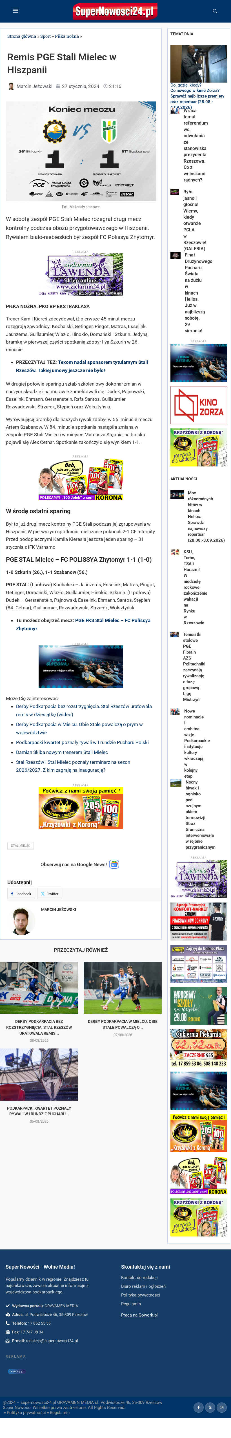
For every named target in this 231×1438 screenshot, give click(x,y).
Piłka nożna (67, 36)
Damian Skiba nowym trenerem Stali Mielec (62, 752)
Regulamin (60, 1412)
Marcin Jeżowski (58, 909)
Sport (45, 36)
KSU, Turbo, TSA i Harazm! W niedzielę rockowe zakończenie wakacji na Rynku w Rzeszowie (195, 587)
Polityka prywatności (26, 1412)
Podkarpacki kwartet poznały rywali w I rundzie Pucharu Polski (82, 742)
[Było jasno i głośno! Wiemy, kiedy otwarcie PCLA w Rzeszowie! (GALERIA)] (174, 191)
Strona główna (21, 36)
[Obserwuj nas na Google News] (114, 867)
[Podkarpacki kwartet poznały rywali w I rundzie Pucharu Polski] (39, 1074)
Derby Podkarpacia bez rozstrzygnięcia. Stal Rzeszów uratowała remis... (39, 1027)
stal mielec (20, 846)
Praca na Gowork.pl (139, 1315)
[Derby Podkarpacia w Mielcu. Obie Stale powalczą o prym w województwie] (123, 988)
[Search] (215, 11)
